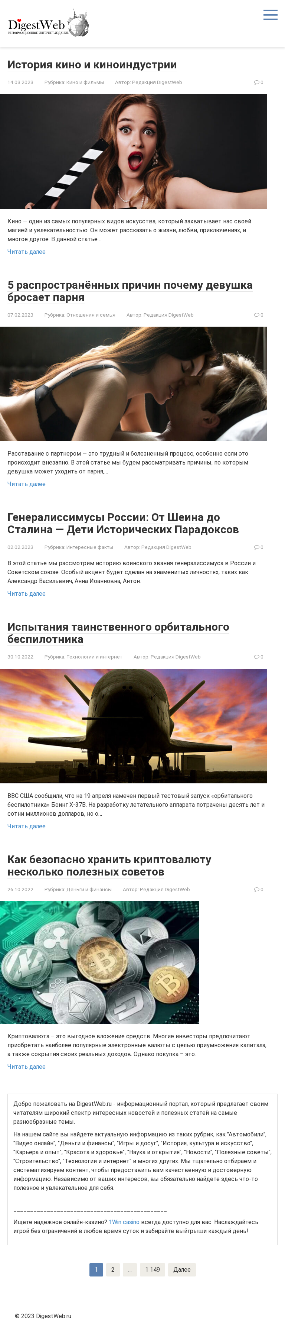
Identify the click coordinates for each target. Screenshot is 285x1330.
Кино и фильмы (85, 82)
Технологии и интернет (94, 657)
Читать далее (26, 251)
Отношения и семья (90, 315)
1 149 (152, 1269)
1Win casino (124, 1222)
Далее (182, 1269)
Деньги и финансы (89, 889)
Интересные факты (89, 547)
